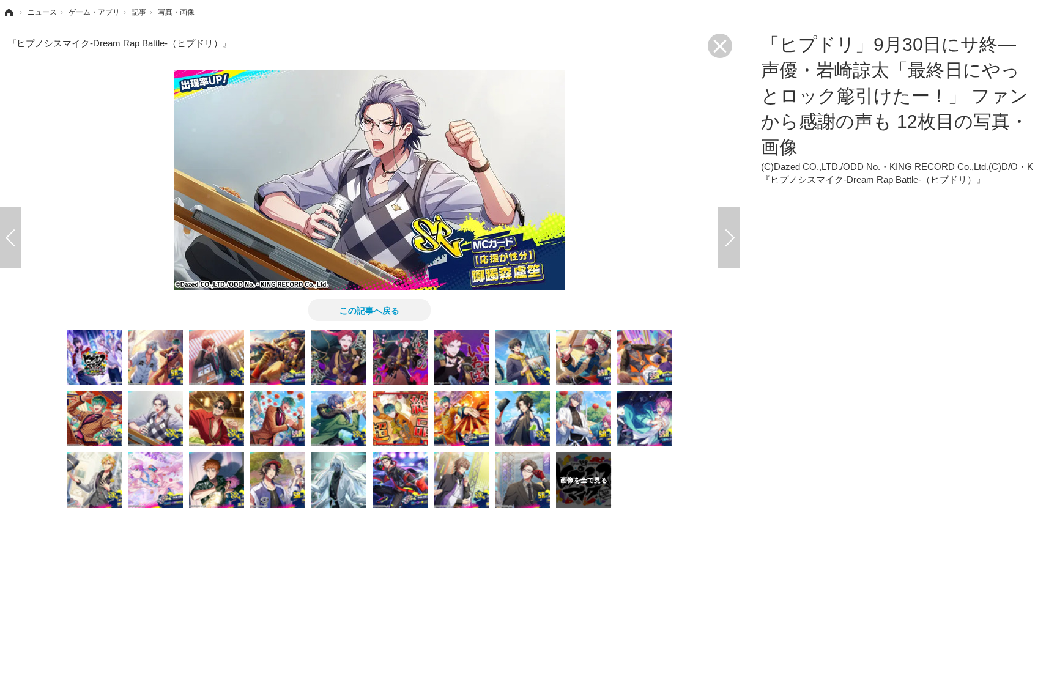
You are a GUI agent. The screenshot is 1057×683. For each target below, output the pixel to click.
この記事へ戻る (369, 310)
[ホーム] (8, 12)
